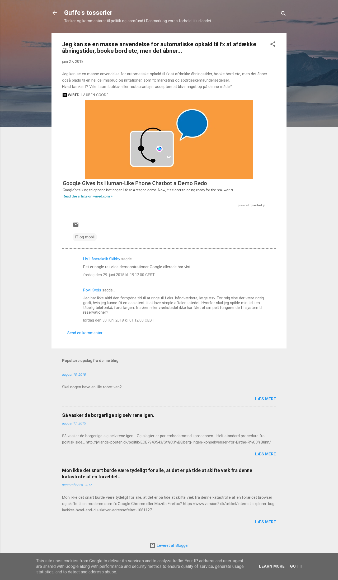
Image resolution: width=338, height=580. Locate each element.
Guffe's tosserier (88, 12)
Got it (296, 566)
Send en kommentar (84, 333)
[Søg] (283, 14)
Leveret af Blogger (172, 545)
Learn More (272, 566)
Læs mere (265, 399)
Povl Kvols (92, 290)
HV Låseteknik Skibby (101, 259)
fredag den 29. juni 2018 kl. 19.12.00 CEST (119, 274)
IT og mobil (85, 237)
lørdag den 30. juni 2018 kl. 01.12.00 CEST (118, 320)
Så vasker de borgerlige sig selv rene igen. (108, 415)
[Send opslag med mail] (76, 226)
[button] (273, 45)
